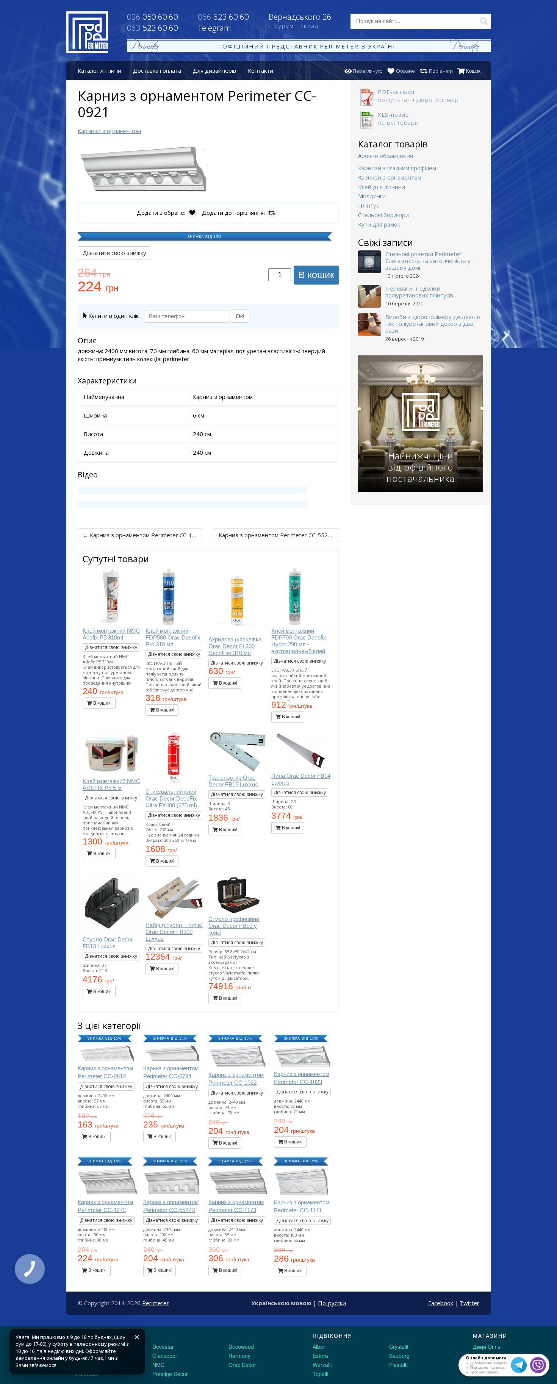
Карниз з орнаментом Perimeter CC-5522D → (279, 535)
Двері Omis (486, 1346)
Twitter (469, 1303)
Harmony (239, 1355)
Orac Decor (242, 1364)
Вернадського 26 (300, 20)
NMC (158, 1364)
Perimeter (155, 1303)
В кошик (316, 274)
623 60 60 (223, 16)
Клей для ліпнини (381, 187)
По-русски (332, 1303)
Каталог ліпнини (99, 70)
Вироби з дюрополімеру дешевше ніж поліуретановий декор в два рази (432, 323)
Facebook (440, 1303)
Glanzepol (164, 1355)
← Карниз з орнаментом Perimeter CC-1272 (142, 535)
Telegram (214, 27)
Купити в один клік (113, 315)
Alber (319, 1346)
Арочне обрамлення (385, 156)
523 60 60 (152, 27)
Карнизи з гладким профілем (397, 168)
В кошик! (101, 703)
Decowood (241, 1346)
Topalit (321, 1374)
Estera (320, 1355)
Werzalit (322, 1364)
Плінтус (368, 205)
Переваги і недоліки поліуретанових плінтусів (419, 292)
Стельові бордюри (383, 215)
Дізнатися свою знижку (114, 252)
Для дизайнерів (214, 70)
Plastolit (398, 1364)
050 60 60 (152, 16)
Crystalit (398, 1346)
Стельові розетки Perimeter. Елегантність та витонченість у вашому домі (428, 260)
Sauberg (399, 1355)
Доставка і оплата (157, 70)
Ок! (240, 316)
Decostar (163, 1346)
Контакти (260, 70)
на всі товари (398, 118)
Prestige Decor (170, 1374)
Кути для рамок (379, 224)
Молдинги (372, 196)
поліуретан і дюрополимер (418, 95)
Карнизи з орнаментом (389, 177)
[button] (211, 149)
